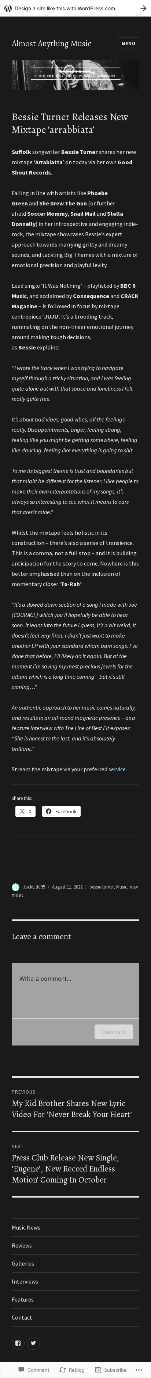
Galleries (23, 1263)
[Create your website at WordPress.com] (75, 8)
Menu (128, 43)
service (117, 769)
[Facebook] (18, 1343)
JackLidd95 (34, 887)
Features (23, 1299)
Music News (26, 1227)
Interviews (25, 1281)
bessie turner (101, 887)
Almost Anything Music (51, 43)
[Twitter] (33, 1343)
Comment (113, 1032)
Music (121, 887)
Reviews (22, 1245)
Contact (22, 1317)
